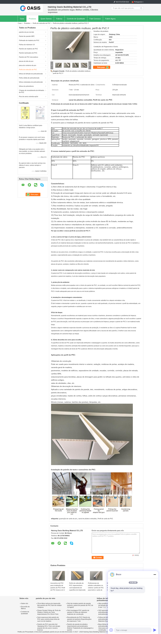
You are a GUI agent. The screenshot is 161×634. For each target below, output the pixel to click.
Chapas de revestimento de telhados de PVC (31, 91)
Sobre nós (24, 603)
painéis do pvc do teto (26, 32)
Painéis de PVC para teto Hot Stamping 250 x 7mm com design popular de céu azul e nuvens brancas (48, 627)
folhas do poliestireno (26, 86)
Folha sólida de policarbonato (29, 78)
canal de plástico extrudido (87, 519)
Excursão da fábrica (25, 607)
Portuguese (138, 2)
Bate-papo (101, 67)
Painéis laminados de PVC (28, 53)
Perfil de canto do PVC (105, 519)
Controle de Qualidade (76, 19)
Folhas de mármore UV (27, 45)
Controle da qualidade (25, 612)
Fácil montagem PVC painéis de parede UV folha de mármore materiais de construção (78, 612)
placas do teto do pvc (26, 61)
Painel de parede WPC (27, 36)
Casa (22, 19)
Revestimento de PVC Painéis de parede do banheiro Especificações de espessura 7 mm (79, 619)
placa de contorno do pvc (27, 65)
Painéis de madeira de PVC (28, 49)
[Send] (155, 630)
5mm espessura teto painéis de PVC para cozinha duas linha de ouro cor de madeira (48, 619)
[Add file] (111, 630)
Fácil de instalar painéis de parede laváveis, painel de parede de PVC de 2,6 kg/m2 (80, 605)
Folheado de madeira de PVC (29, 40)
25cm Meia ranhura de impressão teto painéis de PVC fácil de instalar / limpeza (49, 605)
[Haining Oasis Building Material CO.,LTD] (31, 8)
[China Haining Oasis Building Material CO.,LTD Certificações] (25, 113)
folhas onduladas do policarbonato (31, 82)
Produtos (32, 19)
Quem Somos (46, 19)
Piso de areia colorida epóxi (28, 96)
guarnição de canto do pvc (68, 519)
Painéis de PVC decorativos (28, 57)
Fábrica (59, 19)
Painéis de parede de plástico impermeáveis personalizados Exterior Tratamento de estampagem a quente (80, 627)
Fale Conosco (95, 19)
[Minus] (154, 574)
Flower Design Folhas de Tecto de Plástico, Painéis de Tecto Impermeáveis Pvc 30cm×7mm (49, 612)
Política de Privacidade (25, 632)
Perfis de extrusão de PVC (42, 23)
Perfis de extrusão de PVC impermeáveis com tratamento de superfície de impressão (77, 586)
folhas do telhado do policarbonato (31, 74)
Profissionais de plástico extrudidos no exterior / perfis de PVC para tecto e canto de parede (96, 587)
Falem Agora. (110, 19)
